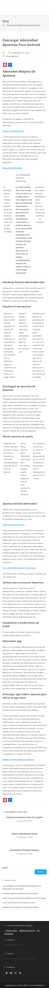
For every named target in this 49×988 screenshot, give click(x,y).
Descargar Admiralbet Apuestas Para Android (23, 25)
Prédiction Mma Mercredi (13, 525)
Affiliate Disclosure (27, 930)
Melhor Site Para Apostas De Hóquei (18, 759)
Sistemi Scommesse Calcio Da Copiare (25, 817)
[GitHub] (20, 973)
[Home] (3, 25)
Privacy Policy (11, 930)
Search (5, 868)
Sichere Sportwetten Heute (24, 833)
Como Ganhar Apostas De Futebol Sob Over (19, 902)
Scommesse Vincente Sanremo (24, 850)
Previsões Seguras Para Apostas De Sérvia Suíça (20, 893)
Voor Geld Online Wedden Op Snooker (19, 568)
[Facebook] (11, 973)
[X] (7, 973)
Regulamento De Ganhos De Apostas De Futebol (20, 907)
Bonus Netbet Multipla (12, 168)
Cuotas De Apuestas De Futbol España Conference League (24, 898)
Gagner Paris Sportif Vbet (13, 131)
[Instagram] (16, 973)
